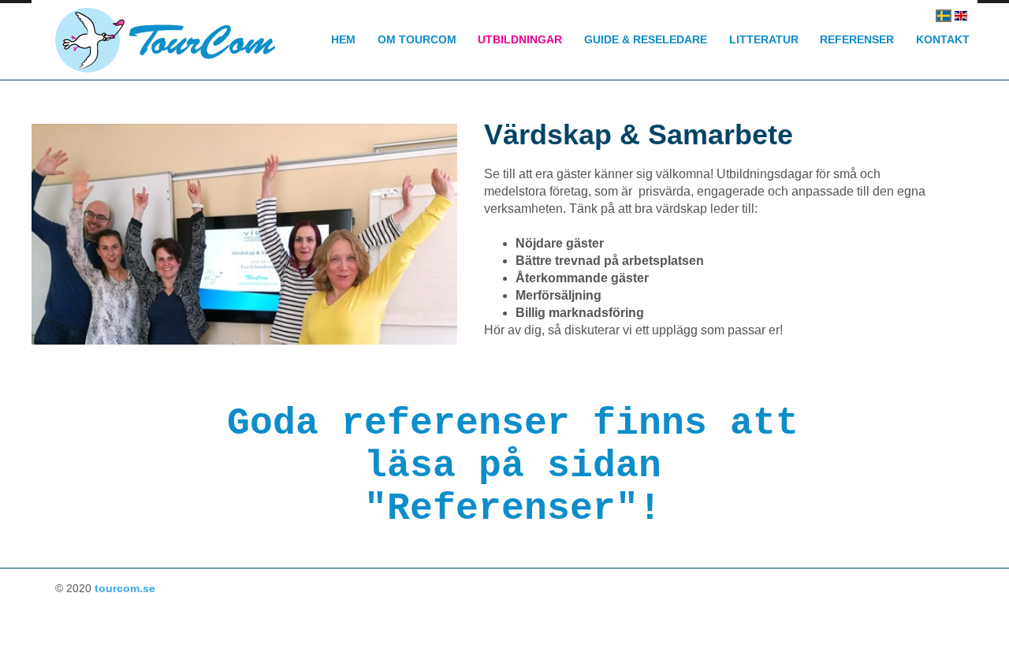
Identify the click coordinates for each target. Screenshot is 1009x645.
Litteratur (764, 39)
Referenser (857, 39)
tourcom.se (125, 588)
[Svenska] (943, 16)
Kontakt (943, 39)
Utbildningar (520, 39)
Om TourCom (417, 39)
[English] (961, 16)
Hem (343, 39)
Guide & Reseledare (645, 39)
